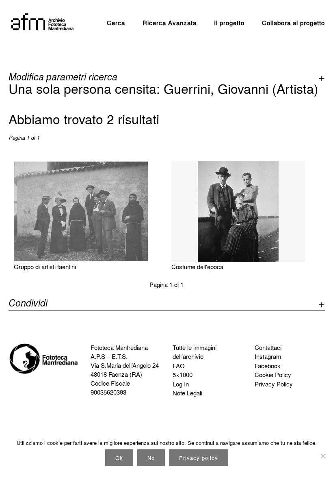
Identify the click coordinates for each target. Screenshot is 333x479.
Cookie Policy (273, 374)
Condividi (28, 303)
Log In (181, 384)
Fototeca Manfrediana (119, 347)
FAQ (179, 365)
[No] (323, 456)
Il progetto (229, 22)
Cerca (116, 22)
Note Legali (187, 392)
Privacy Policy (274, 384)
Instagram (268, 356)
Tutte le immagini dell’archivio (194, 352)
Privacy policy (198, 458)
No (151, 458)
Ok (119, 458)
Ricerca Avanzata (170, 22)
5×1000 (182, 374)
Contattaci (268, 347)
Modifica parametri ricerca (63, 76)
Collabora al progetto (293, 22)
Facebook (268, 365)
